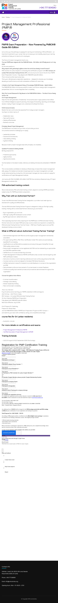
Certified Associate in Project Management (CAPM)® (18, 332)
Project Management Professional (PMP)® (15, 330)
